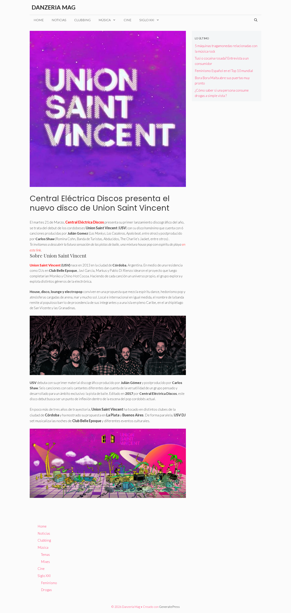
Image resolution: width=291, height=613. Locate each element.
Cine (127, 20)
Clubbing (82, 20)
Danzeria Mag (53, 7)
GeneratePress (169, 606)
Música (105, 20)
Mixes (45, 562)
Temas (45, 554)
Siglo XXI (146, 20)
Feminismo (49, 583)
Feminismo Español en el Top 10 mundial (224, 71)
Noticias (59, 20)
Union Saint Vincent (45, 265)
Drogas (46, 590)
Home (39, 20)
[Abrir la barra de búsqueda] (255, 20)
